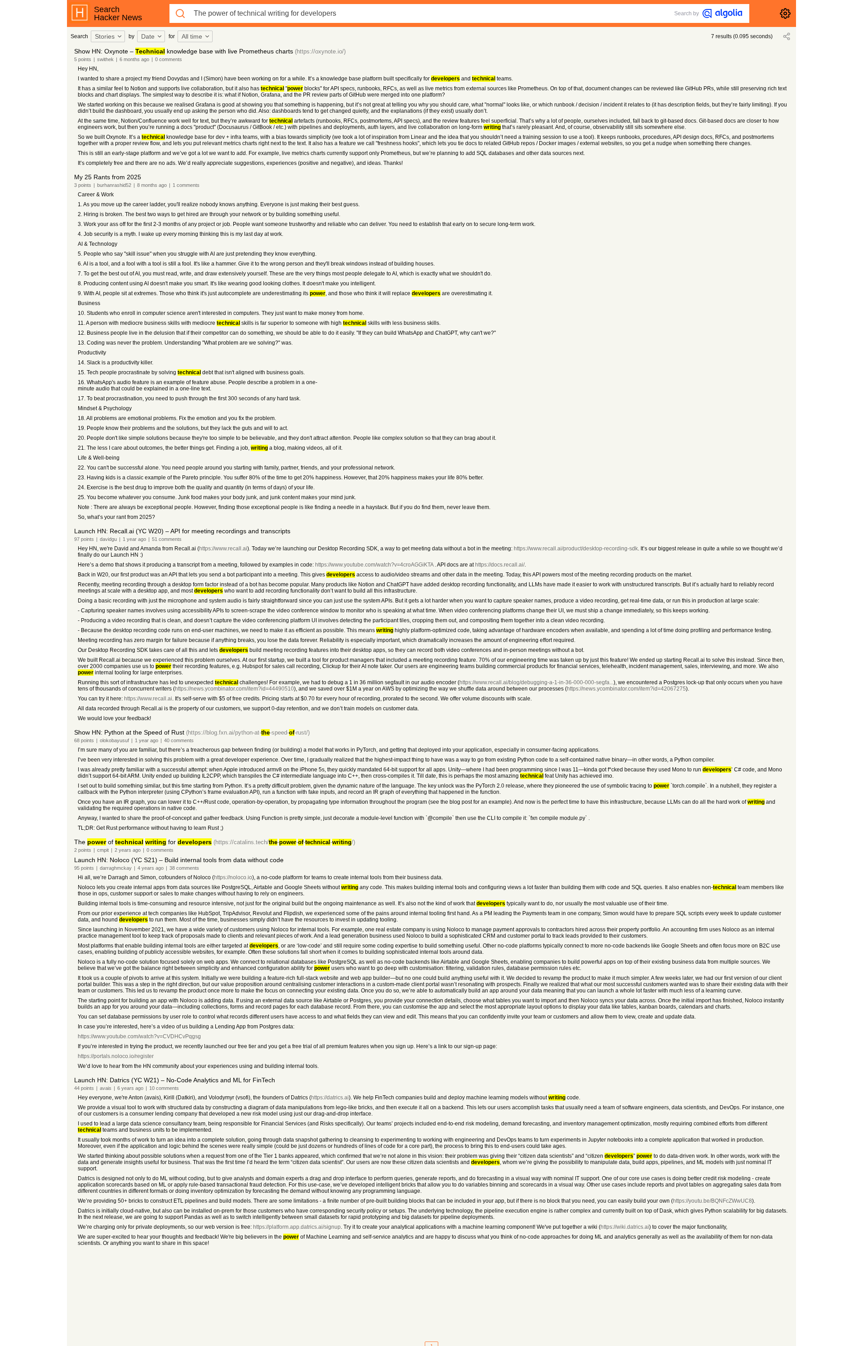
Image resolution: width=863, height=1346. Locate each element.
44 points (84, 1088)
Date (148, 36)
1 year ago (134, 539)
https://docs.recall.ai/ (500, 565)
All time (192, 36)
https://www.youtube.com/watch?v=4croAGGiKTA (374, 565)
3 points (82, 185)
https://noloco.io (233, 877)
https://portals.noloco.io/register (116, 1056)
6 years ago (130, 1088)
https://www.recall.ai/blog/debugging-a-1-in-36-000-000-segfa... (536, 682)
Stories (105, 36)
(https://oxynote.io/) (320, 51)
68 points (84, 740)
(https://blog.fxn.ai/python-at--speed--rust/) (248, 732)
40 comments (179, 740)
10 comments (164, 1088)
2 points (82, 850)
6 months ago (134, 59)
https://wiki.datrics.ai (625, 1227)
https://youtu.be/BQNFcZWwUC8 (712, 1201)
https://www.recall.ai (223, 548)
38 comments (184, 868)
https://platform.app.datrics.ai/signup (297, 1227)
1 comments (186, 185)
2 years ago (128, 850)
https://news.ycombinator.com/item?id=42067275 (626, 689)
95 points (84, 868)
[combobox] (109, 36)
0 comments (168, 59)
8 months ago (152, 185)
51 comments (167, 539)
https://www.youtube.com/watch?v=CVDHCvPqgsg (139, 1036)
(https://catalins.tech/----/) (284, 842)
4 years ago (151, 868)
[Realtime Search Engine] (722, 13)
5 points (82, 59)
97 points (84, 539)
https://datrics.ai (330, 1097)
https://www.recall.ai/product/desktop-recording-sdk (576, 548)
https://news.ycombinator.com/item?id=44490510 (234, 689)
